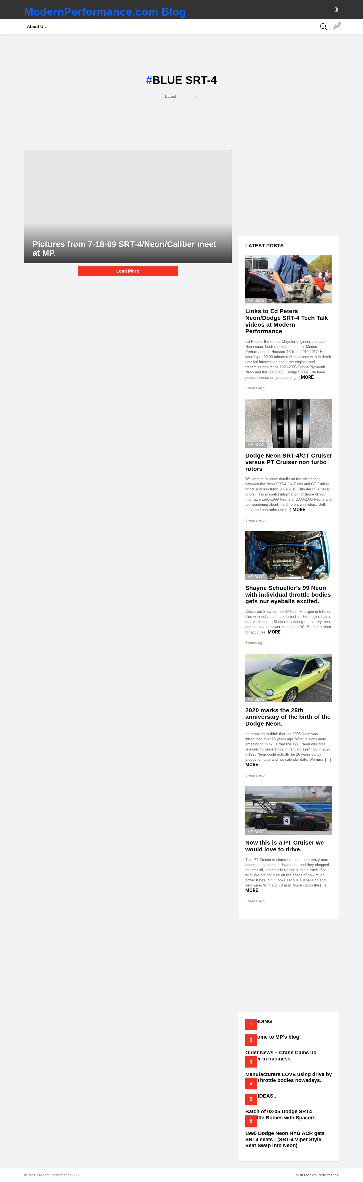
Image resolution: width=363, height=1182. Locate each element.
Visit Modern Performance (317, 1175)
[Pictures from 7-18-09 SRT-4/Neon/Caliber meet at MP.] (128, 206)
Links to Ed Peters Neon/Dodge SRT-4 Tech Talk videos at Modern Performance (286, 321)
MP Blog (256, 300)
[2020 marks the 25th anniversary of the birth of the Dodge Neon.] (288, 678)
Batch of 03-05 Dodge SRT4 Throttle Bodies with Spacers (280, 1115)
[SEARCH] (323, 26)
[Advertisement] (289, 189)
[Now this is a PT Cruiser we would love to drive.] (288, 810)
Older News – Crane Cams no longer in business (280, 1056)
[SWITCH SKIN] (336, 9)
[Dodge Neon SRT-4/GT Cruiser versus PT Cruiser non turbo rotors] (288, 423)
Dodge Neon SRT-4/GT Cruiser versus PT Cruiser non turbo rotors (288, 462)
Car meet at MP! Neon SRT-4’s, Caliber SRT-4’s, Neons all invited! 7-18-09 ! (337, 26)
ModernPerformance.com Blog (105, 12)
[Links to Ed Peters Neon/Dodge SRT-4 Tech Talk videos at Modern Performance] (288, 279)
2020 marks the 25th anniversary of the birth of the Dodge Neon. (288, 717)
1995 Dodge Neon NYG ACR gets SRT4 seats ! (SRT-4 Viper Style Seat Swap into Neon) (285, 1139)
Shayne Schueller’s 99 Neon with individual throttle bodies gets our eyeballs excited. (288, 594)
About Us (36, 26)
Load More (127, 271)
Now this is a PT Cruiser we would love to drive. (284, 846)
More (307, 377)
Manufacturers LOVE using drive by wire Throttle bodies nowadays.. (288, 1077)
